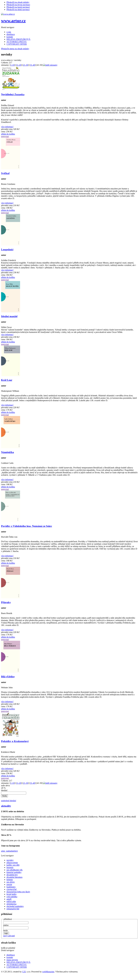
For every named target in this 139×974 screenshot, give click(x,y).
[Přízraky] (10, 597)
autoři (9, 899)
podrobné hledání (8, 800)
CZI (24, 971)
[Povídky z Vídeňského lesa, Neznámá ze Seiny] (10, 521)
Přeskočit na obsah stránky (18, 2)
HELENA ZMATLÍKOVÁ (18, 39)
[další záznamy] (50, 65)
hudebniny (11, 887)
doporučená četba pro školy (18, 892)
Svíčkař (5, 173)
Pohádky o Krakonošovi (15, 741)
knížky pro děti (13, 865)
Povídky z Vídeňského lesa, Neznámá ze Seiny (26, 526)
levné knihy (12, 894)
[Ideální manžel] (10, 311)
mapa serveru (12, 960)
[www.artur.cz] (8, 14)
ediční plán (11, 901)
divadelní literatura (14, 877)
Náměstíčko (7, 452)
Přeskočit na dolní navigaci (18, 9)
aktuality (6, 805)
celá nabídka (12, 896)
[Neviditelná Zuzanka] (10, 90)
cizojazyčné (12, 889)
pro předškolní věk (15, 870)
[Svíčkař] (10, 168)
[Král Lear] (10, 375)
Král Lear (6, 380)
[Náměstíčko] (10, 447)
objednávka (11, 904)
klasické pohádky (14, 872)
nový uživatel (9, 936)
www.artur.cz (13, 20)
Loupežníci (7, 249)
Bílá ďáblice (8, 676)
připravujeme (12, 862)
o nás (9, 32)
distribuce (11, 34)
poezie (9, 884)
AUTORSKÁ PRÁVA (17, 41)
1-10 (12, 65)
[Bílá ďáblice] (10, 672)
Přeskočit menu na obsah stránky (15, 49)
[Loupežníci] (10, 245)
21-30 (25, 65)
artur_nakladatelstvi (9, 851)
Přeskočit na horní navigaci (18, 7)
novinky (10, 860)
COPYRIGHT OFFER (17, 44)
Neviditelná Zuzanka (12, 94)
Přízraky (6, 602)
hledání (4, 790)
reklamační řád (13, 909)
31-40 (32, 65)
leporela (10, 867)
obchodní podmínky (15, 906)
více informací (7, 127)
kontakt (10, 37)
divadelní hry (12, 875)
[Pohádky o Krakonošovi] (10, 736)
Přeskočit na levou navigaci (18, 5)
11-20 (18, 65)
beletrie (10, 879)
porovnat (5, 136)
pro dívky (11, 882)
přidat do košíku (8, 134)
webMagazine (48, 971)
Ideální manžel (9, 316)
